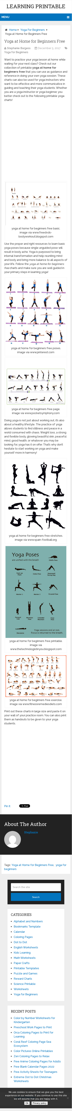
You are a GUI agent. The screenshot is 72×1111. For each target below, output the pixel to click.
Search (36, 897)
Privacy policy (39, 1103)
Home (13, 29)
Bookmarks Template (27, 926)
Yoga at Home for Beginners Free (33, 865)
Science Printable (25, 984)
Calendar (19, 931)
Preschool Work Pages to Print (33, 1027)
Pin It (7, 806)
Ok (27, 1103)
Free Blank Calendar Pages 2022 (34, 1066)
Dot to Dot (20, 942)
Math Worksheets (25, 957)
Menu (5, 17)
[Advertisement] (36, 141)
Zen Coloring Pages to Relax (31, 1056)
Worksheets (21, 989)
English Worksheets (26, 947)
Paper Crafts (22, 963)
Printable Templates (26, 968)
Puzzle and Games (25, 973)
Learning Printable (36, 6)
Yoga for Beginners (32, 29)
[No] (67, 1098)
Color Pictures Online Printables (33, 1051)
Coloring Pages (23, 937)
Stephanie (31, 832)
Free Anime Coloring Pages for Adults (37, 1061)
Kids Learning (22, 952)
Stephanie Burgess (19, 48)
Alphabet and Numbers (28, 921)
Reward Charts (23, 978)
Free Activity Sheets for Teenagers (35, 1071)
